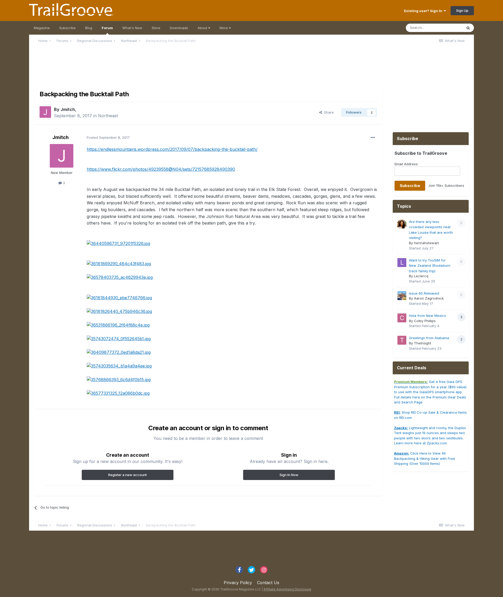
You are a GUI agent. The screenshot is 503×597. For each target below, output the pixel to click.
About (203, 28)
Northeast (108, 115)
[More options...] (373, 138)
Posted (108, 137)
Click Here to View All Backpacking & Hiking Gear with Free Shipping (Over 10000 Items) (424, 458)
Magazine (42, 28)
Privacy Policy (238, 582)
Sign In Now (289, 475)
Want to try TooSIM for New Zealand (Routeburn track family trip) (429, 265)
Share (328, 112)
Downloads (179, 28)
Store (156, 28)
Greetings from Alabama (429, 338)
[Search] (468, 28)
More (224, 28)
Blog (88, 28)
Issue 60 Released (424, 293)
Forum (107, 28)
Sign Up (462, 10)
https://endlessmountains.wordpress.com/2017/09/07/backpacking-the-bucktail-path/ (172, 149)
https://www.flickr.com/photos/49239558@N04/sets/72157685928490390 (161, 169)
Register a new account (127, 475)
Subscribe (67, 28)
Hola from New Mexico (427, 315)
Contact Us (268, 582)
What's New (132, 28)
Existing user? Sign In (424, 11)
